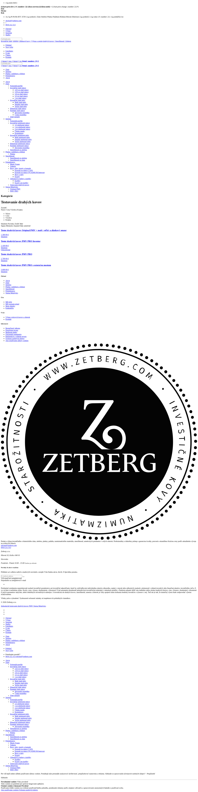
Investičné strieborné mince (20, 123)
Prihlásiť (9, 45)
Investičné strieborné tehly (19, 135)
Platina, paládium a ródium (15, 74)
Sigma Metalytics (12, 187)
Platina (12, 154)
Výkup (8, 31)
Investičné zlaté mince (18, 88)
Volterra (13, 166)
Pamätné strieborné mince (19, 146)
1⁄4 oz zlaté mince (21, 94)
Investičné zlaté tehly (17, 100)
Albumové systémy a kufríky (20, 179)
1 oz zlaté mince (20, 98)
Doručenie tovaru (12, 330)
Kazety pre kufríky (21, 183)
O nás (8, 53)
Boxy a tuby (19, 175)
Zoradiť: (4, 208)
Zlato (7, 70)
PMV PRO (14, 191)
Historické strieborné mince (20, 144)
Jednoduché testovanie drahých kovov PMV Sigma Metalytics (23, 606)
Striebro (8, 72)
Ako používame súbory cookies (17, 341)
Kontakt (8, 57)
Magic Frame (15, 164)
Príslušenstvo (10, 76)
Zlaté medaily (15, 117)
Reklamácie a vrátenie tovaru (16, 336)
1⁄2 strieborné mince (22, 125)
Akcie (8, 78)
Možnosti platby (11, 332)
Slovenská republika (22, 113)
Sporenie (9, 33)
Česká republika (20, 115)
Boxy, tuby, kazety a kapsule (20, 168)
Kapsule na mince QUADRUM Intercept (30, 172)
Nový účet (9, 47)
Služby (8, 35)
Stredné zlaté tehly (21, 104)
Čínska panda (20, 131)
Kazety (17, 177)
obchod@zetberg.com (13, 21)
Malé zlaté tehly (20, 102)
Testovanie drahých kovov (19, 185)
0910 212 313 (11, 25)
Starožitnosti (10, 156)
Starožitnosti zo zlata (17, 160)
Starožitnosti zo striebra (18, 150)
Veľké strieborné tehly (23, 142)
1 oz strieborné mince (22, 127)
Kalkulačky (10, 308)
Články (8, 55)
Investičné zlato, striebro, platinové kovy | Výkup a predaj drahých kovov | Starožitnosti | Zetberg (36, 41)
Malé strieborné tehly (22, 137)
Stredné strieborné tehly (23, 139)
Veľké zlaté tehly (21, 106)
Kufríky (17, 181)
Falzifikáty (9, 51)
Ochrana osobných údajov (15, 339)
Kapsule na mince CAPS (24, 170)
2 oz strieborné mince (22, 129)
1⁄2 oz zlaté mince (21, 96)
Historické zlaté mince (18, 109)
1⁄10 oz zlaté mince (22, 92)
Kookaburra (19, 133)
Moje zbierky (10, 306)
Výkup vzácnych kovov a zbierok (18, 317)
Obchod (8, 29)
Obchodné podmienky (14, 334)
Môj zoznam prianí (12, 304)
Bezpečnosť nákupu (13, 328)
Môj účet (9, 302)
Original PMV (15, 189)
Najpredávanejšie (16, 86)
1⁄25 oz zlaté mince (22, 90)
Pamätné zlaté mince (17, 111)
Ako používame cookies (10, 790)
